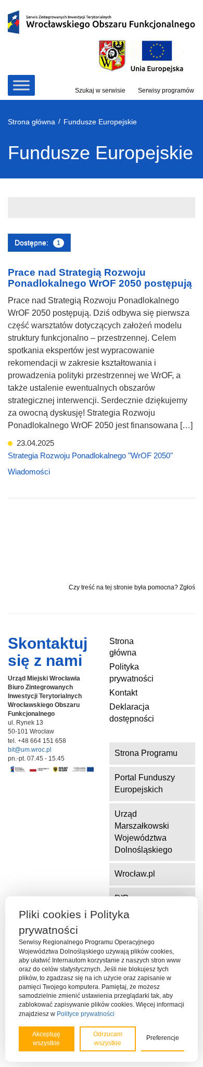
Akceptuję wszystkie (46, 1039)
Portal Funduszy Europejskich (145, 783)
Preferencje (162, 1038)
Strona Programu (146, 753)
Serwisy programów (166, 90)
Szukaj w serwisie (100, 90)
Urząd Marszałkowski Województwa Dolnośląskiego (143, 831)
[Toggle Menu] (21, 85)
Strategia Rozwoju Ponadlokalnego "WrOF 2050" (90, 455)
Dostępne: (37, 242)
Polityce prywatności (86, 1014)
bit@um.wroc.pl (30, 749)
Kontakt (123, 692)
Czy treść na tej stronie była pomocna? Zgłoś (132, 587)
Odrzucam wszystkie (107, 1039)
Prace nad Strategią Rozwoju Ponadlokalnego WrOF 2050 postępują (100, 278)
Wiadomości (29, 471)
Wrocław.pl (135, 873)
